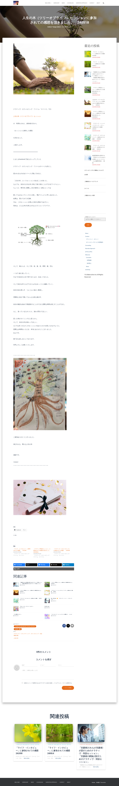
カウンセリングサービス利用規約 (94, 242)
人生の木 (16, 638)
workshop (56, 3)
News (63, 3)
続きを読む (27, 758)
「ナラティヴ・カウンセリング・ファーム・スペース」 (25, 626)
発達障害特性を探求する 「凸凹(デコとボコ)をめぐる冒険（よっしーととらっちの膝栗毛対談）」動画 (99, 159)
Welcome (47, 3)
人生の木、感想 (18, 629)
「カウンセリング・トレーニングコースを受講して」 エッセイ (61, 614)
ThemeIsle (103, 782)
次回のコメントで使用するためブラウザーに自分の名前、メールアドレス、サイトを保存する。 (48, 683)
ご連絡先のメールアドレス (91, 181)
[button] (50, 3)
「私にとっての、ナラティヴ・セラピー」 (27, 606)
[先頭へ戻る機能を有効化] (116, 783)
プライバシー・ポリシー (92, 239)
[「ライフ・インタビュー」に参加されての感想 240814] (59, 732)
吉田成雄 (89, 260)
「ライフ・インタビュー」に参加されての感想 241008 (99, 53)
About (98, 3)
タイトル (86, 188)
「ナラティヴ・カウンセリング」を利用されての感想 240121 (98, 147)
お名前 (86, 174)
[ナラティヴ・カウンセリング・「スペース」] (16, 3)
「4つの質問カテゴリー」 (17, 614)
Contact (92, 3)
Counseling (70, 3)
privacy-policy (88, 251)
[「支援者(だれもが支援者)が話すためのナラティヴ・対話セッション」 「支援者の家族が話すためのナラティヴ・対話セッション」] (91, 732)
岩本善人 (89, 263)
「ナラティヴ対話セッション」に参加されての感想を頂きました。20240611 (41, 550)
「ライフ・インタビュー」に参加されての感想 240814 (99, 63)
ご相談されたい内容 (89, 195)
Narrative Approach (81, 3)
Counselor (88, 257)
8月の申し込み (47, 606)
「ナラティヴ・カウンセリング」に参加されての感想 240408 (31, 598)
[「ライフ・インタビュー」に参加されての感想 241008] (28, 732)
